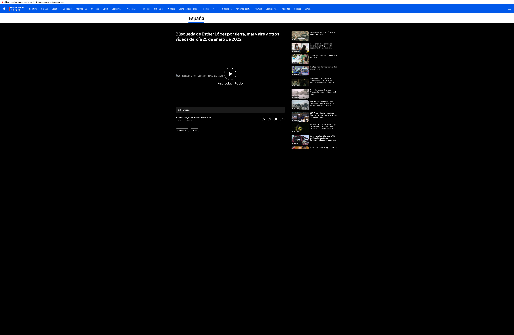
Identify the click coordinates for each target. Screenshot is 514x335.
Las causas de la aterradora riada (51, 2)
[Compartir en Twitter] (270, 119)
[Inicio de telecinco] (4, 8)
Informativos (182, 130)
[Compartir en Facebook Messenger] (276, 119)
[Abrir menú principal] (509, 8)
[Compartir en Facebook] (282, 119)
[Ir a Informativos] (16, 8)
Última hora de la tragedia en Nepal (18, 2)
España (196, 18)
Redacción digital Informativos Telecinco (193, 117)
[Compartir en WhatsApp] (264, 119)
